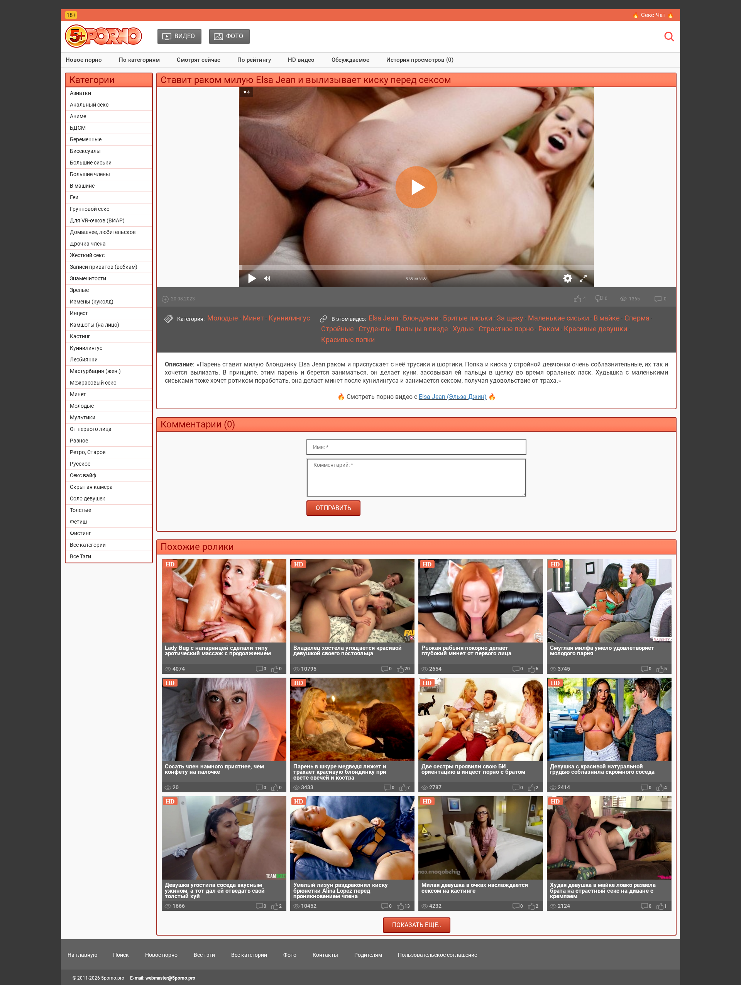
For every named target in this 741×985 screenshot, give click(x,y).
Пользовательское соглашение (437, 955)
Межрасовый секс (93, 383)
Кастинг (80, 336)
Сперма (637, 318)
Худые (463, 329)
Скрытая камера (91, 487)
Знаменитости (88, 278)
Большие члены (90, 174)
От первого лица (91, 429)
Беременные (86, 139)
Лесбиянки (84, 359)
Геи (74, 197)
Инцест (79, 313)
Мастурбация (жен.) (95, 371)
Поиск (121, 955)
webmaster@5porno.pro (170, 978)
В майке (607, 318)
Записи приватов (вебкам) (103, 267)
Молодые (82, 406)
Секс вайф (83, 475)
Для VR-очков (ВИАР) (97, 220)
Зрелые (79, 290)
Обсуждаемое (350, 59)
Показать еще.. (416, 925)
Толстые (80, 510)
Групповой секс (89, 209)
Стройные (337, 329)
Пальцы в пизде (422, 329)
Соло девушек (87, 498)
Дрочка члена (88, 244)
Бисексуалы (85, 151)
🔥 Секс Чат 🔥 (653, 15)
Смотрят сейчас (198, 59)
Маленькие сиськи (558, 318)
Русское (80, 464)
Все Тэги (80, 556)
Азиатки (80, 93)
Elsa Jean (383, 318)
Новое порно (84, 59)
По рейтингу (254, 59)
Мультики (82, 417)
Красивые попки (348, 340)
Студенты (375, 329)
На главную (82, 955)
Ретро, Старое (87, 452)
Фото (289, 955)
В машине (82, 186)
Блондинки (420, 318)
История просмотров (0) (419, 59)
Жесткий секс (87, 255)
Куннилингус (86, 348)
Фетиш (78, 522)
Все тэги (204, 955)
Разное (79, 440)
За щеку (510, 318)
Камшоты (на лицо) (94, 325)
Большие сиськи (91, 162)
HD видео (301, 59)
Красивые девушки (595, 329)
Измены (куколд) (91, 301)
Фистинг (80, 533)
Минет (78, 394)
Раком (548, 329)
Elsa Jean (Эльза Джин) (453, 396)
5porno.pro (112, 978)
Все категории (88, 545)
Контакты (325, 955)
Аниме (78, 116)
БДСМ (78, 128)
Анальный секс (89, 105)
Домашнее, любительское (102, 232)
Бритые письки (467, 318)
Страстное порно (506, 329)
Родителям (368, 955)
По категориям (139, 59)
